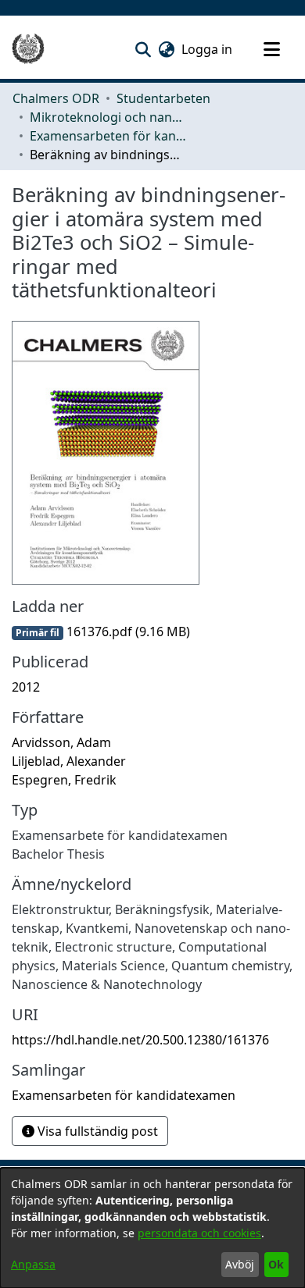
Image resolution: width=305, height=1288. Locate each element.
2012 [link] (26, 687)
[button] (142, 49)
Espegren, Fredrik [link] (64, 779)
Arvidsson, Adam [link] (61, 742)
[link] (101, 631)
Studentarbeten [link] (163, 98)
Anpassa (33, 1264)
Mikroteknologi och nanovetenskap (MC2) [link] (108, 117)
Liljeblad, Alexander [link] (69, 761)
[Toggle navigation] (271, 49)
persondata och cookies (199, 1233)
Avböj (239, 1264)
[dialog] (152, 1228)
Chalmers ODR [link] (56, 98)
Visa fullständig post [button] (96, 1131)
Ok (276, 1264)
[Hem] (28, 49)
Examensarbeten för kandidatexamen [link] (108, 135)
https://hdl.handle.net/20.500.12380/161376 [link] (140, 1039)
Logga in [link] (207, 49)
